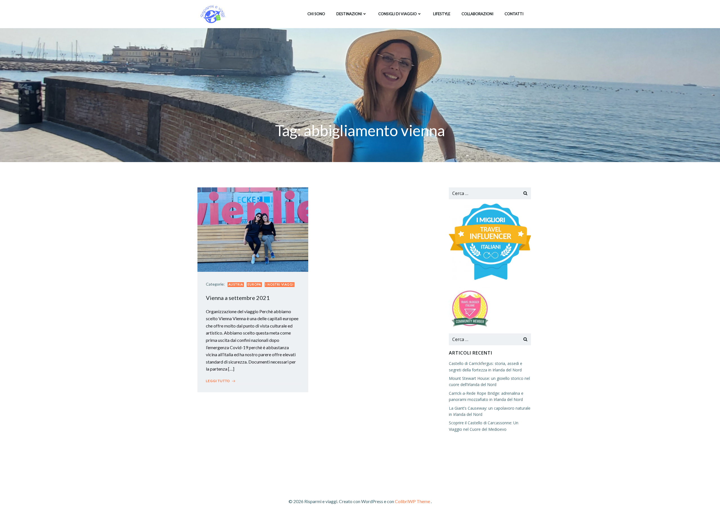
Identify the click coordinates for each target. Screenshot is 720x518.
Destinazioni (349, 14)
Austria (235, 284)
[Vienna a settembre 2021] (252, 229)
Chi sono (316, 14)
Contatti (514, 14)
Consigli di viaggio (397, 14)
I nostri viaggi (280, 284)
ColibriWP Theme (412, 501)
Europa (254, 284)
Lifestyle (441, 14)
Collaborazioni (477, 14)
